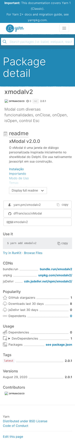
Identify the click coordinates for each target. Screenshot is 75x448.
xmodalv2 (20, 222)
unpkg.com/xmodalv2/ (55, 275)
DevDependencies (25, 338)
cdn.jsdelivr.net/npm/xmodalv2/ (48, 281)
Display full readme (25, 190)
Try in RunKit (12, 253)
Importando (17, 173)
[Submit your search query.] (5, 42)
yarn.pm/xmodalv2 (27, 205)
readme (18, 133)
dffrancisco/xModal (27, 213)
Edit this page (13, 436)
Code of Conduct (15, 426)
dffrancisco (17, 101)
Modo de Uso (19, 178)
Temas (13, 183)
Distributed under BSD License (25, 421)
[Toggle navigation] (64, 28)
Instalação (16, 169)
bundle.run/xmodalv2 (56, 269)
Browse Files (33, 253)
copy (65, 204)
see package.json (59, 344)
